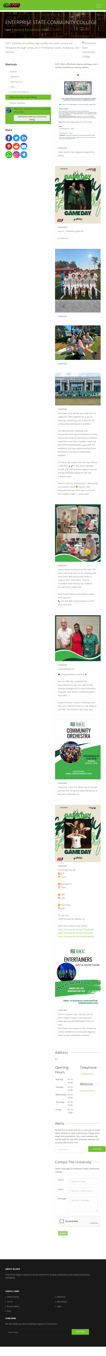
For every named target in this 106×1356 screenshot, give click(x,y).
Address (13, 71)
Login (59, 1306)
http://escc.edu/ (87, 1090)
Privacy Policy (13, 1306)
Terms (10, 1301)
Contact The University (19, 92)
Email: (61, 1189)
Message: (62, 1198)
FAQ (9, 1311)
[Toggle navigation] (99, 6)
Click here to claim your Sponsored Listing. (32, 118)
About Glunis (13, 1296)
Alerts (12, 87)
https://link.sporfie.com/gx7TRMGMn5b (76, 929)
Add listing (62, 1301)
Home (8, 29)
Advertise (61, 1296)
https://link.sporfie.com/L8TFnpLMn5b (75, 933)
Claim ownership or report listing (23, 97)
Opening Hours (16, 81)
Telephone (14, 76)
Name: (61, 1179)
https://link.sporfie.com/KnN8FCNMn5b (76, 936)
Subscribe (96, 1149)
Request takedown (17, 103)
